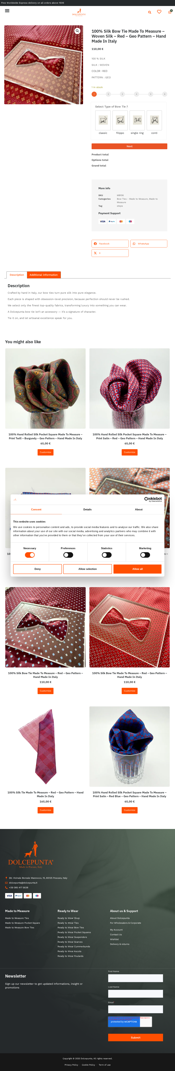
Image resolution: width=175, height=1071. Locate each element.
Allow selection (87, 568)
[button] (7, 10)
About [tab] (139, 509)
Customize (45, 452)
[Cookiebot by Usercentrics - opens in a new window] (147, 499)
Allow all (137, 568)
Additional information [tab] (44, 274)
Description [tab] (17, 274)
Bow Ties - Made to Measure (132, 199)
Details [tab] (87, 509)
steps (120, 206)
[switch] (68, 555)
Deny (38, 568)
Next (129, 146)
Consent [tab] (36, 509)
